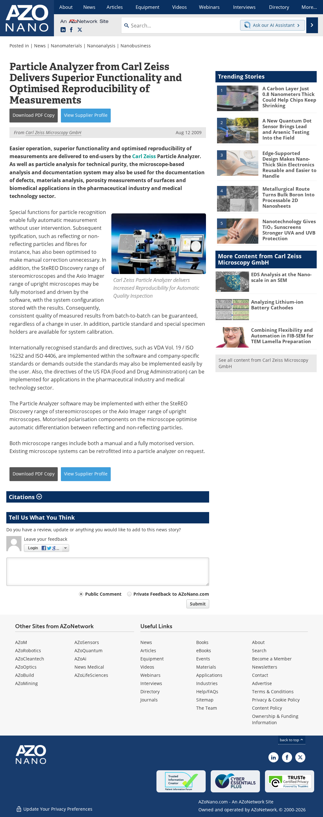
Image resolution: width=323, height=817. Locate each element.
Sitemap (205, 700)
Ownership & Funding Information (275, 719)
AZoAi (80, 659)
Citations (22, 497)
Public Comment (103, 594)
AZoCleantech (29, 659)
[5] (238, 231)
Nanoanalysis (101, 46)
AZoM (21, 642)
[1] (238, 98)
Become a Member (272, 659)
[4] (238, 198)
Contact (260, 675)
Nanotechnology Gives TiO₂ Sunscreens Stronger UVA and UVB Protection (289, 230)
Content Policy (267, 708)
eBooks (203, 650)
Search (259, 650)
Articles (148, 650)
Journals (149, 700)
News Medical (89, 667)
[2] (238, 130)
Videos (147, 667)
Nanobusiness (135, 46)
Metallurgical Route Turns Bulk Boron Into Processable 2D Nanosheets (288, 197)
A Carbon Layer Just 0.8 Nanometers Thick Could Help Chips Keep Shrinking (289, 97)
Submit (198, 604)
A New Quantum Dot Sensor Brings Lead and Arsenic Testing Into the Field (287, 129)
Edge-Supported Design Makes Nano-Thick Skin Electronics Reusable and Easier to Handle (289, 164)
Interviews (151, 683)
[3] (238, 162)
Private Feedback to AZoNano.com (171, 594)
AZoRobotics (28, 650)
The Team (206, 708)
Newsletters (264, 667)
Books (202, 642)
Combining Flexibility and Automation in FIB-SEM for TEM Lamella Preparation (282, 335)
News (40, 46)
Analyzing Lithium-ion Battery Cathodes (277, 305)
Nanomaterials (66, 46)
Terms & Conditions (273, 692)
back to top (290, 739)
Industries (207, 683)
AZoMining (26, 683)
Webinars (150, 675)
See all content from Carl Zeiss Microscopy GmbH (263, 363)
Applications (209, 675)
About (258, 642)
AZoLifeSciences (91, 675)
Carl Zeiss (144, 156)
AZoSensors (86, 642)
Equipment (152, 659)
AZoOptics (26, 667)
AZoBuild (24, 675)
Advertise (262, 683)
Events (203, 659)
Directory (150, 692)
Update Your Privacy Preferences (57, 809)
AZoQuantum (88, 650)
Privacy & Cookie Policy (276, 700)
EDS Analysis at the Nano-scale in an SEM (281, 277)
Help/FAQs (207, 692)
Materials (206, 667)
